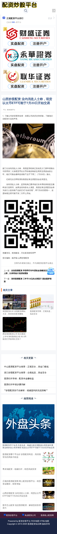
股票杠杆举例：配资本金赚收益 (19, 378)
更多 (50, 18)
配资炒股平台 (11, 515)
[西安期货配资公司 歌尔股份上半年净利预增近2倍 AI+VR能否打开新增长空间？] (15, 324)
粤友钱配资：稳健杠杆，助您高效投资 (19, 469)
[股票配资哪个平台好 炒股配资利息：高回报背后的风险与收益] (48, 457)
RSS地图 (35, 520)
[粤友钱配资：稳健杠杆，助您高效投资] (48, 471)
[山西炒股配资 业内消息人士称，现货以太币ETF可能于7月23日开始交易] (48, 495)
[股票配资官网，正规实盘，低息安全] (42, 301)
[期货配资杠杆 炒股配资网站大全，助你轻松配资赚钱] (15, 301)
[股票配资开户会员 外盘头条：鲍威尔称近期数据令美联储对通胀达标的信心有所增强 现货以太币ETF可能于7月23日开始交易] (29, 423)
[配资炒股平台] (19, 4)
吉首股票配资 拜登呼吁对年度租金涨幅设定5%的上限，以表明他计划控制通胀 (28, 271)
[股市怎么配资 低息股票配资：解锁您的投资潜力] (48, 506)
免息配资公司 (30, 515)
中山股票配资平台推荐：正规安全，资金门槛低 (26, 366)
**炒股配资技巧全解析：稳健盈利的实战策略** (26, 390)
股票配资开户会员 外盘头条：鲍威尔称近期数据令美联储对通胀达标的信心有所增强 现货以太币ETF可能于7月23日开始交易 (28, 446)
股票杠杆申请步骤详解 (14, 384)
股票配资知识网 (34, 523)
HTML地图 (44, 520)
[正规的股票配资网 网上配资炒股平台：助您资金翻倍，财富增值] (48, 483)
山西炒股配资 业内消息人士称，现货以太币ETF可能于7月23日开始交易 (22, 494)
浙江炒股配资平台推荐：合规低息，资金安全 (25, 372)
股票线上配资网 (47, 515)
